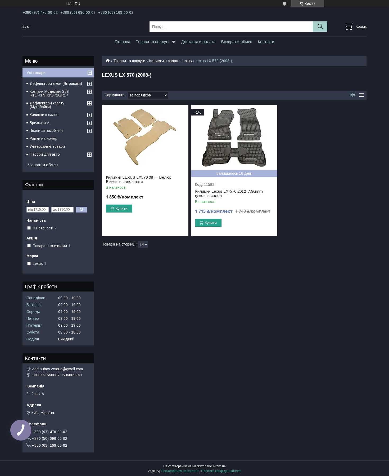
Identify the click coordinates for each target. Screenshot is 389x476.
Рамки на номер (43, 138)
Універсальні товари (47, 146)
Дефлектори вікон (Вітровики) (56, 83)
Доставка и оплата (198, 41)
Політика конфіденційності (221, 471)
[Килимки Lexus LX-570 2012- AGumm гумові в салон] (234, 137)
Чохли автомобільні (47, 130)
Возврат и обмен (236, 41)
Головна (122, 41)
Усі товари (36, 72)
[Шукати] (320, 26)
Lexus (187, 61)
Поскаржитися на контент (180, 471)
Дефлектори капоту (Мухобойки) (47, 105)
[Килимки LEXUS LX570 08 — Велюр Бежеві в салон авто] (145, 137)
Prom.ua (219, 466)
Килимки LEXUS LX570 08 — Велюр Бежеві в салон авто (138, 179)
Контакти (266, 41)
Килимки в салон (163, 61)
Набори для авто (45, 154)
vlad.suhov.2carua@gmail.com (57, 369)
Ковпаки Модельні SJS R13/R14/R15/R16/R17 (49, 93)
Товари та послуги (153, 41)
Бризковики (39, 123)
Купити (122, 208)
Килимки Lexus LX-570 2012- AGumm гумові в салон (229, 193)
